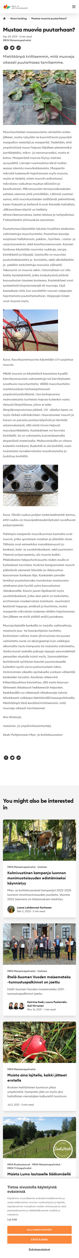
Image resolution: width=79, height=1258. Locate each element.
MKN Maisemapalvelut (17, 40)
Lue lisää (12, 1219)
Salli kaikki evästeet (39, 1230)
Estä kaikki (39, 1239)
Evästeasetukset (39, 1249)
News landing (18, 18)
